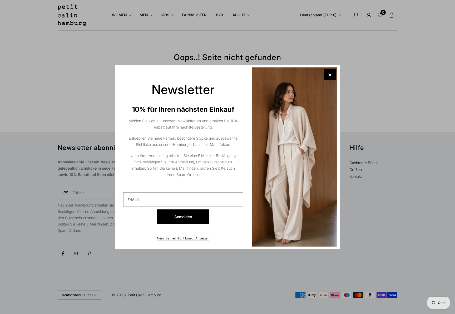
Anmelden (183, 216)
